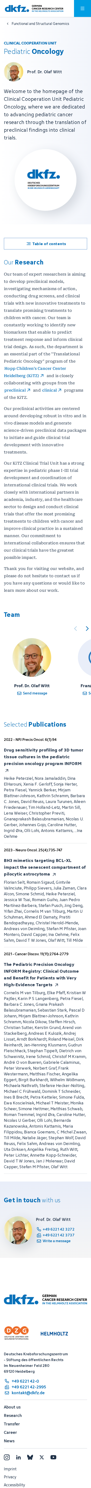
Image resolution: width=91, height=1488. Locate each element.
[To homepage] (34, 8)
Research (13, 1415)
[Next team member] (87, 628)
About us (12, 1407)
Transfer (12, 1424)
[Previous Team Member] (75, 628)
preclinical (15, 390)
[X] (42, 1457)
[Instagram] (7, 1457)
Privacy (10, 1477)
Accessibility (14, 1485)
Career (10, 1432)
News (9, 1441)
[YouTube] (53, 1457)
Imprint (10, 1469)
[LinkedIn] (18, 1457)
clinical (49, 390)
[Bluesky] (30, 1457)
